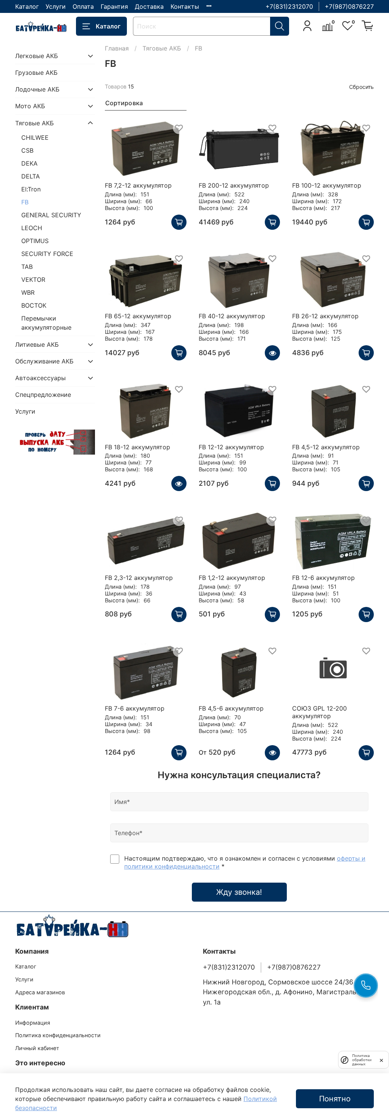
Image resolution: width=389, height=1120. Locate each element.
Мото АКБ (30, 106)
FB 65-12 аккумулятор (138, 316)
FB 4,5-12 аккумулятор (326, 447)
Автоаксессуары (40, 378)
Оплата (83, 6)
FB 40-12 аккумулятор (232, 316)
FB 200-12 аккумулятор (234, 185)
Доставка (149, 6)
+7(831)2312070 (289, 6)
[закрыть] (381, 1059)
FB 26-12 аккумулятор (325, 316)
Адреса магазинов (40, 992)
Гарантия (114, 6)
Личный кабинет (37, 1048)
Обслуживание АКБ (44, 361)
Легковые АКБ (36, 56)
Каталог (27, 6)
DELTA (30, 176)
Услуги (56, 6)
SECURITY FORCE (47, 253)
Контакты (185, 6)
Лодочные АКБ (37, 89)
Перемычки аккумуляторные (46, 322)
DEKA (29, 163)
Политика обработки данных (362, 1060)
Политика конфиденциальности (58, 1035)
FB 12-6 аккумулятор (323, 577)
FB (24, 202)
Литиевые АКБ (37, 344)
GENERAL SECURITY (51, 215)
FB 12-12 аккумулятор (231, 447)
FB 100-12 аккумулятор (326, 185)
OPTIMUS (35, 241)
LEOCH (31, 228)
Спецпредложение (43, 394)
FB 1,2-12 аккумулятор (232, 577)
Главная (117, 48)
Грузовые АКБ (36, 72)
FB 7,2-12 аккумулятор (138, 185)
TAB (27, 266)
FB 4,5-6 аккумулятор (231, 708)
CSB (27, 150)
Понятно (335, 1098)
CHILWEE (35, 137)
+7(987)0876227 (349, 6)
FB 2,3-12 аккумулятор (139, 577)
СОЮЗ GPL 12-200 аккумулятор (319, 712)
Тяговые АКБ (161, 48)
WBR (28, 292)
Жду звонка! (239, 892)
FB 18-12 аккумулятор (137, 447)
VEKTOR (33, 279)
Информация (32, 1022)
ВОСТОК (33, 305)
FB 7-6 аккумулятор (134, 708)
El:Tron (31, 189)
